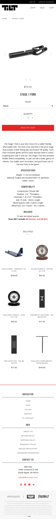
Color (28, 102)
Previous (5, 53)
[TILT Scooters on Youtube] (29, 485)
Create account (46, 2)
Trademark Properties (28, 453)
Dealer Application (28, 449)
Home (4, 19)
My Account (28, 418)
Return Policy (28, 436)
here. (29, 516)
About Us (28, 431)
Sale (42, 8)
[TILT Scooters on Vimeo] (34, 485)
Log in (32, 2)
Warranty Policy (28, 444)
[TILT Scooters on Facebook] (25, 485)
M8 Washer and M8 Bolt (37, 219)
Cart (51, 8)
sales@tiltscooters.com (28, 477)
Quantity (28, 114)
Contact (28, 414)
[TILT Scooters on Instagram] (21, 485)
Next (51, 53)
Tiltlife (28, 409)
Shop (33, 8)
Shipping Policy (28, 440)
